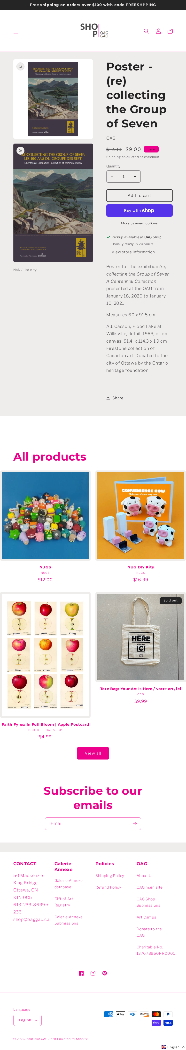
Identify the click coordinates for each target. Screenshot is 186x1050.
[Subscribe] (135, 823)
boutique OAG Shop (41, 1039)
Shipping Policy (109, 875)
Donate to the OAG (149, 932)
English (25, 1020)
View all (93, 753)
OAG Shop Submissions (149, 902)
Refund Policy (108, 887)
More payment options (139, 223)
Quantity (113, 166)
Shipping (113, 157)
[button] (16, 31)
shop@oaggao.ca (31, 919)
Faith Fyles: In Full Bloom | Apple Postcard (45, 724)
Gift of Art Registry (63, 902)
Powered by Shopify (72, 1039)
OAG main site (150, 887)
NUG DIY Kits (140, 567)
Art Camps (146, 917)
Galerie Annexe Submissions (68, 920)
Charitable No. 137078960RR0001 (156, 950)
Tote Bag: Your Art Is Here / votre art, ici (140, 689)
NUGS (45, 567)
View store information (133, 252)
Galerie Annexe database (68, 883)
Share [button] (117, 398)
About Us (145, 875)
